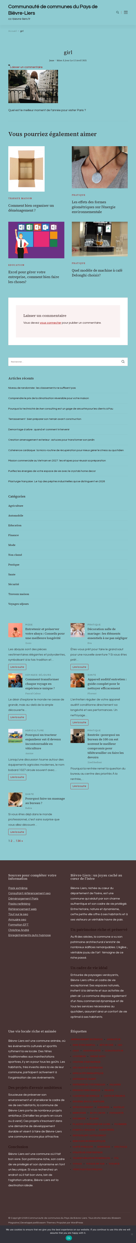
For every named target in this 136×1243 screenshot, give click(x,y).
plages (94, 1118)
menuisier (79, 1113)
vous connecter (50, 322)
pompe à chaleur (84, 1130)
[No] (132, 1234)
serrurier (103, 1147)
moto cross (97, 1113)
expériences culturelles (89, 1084)
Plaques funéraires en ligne (91, 1124)
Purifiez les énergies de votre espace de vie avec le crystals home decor (52, 471)
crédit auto (97, 1056)
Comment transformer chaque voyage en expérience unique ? (42, 683)
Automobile (15, 515)
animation (114, 1039)
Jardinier (103, 1107)
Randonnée (106, 1130)
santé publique (83, 1147)
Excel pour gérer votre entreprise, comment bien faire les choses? (33, 277)
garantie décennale (86, 1096)
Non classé (15, 555)
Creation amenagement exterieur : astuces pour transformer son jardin (51, 439)
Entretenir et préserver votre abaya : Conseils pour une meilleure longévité (45, 633)
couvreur (79, 1056)
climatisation (114, 1051)
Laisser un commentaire (26, 67)
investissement (83, 1107)
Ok (68, 1238)
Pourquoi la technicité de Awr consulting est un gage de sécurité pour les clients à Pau (60, 408)
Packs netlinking (19, 903)
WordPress (77, 1223)
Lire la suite (17, 667)
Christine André (18, 930)
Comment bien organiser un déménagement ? (31, 208)
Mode (11, 545)
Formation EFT (18, 924)
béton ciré (106, 1045)
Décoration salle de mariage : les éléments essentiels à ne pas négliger (108, 633)
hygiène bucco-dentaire (88, 1101)
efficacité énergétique (88, 1073)
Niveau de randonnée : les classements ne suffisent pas (42, 388)
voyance (114, 1164)
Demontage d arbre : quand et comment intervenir (38, 429)
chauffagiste (92, 1051)
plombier (120, 1124)
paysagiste (116, 1113)
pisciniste (79, 1118)
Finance (13, 535)
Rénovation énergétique (89, 1141)
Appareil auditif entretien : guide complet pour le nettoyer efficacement (107, 683)
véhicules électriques (87, 1169)
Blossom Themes (46, 1223)
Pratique (79, 195)
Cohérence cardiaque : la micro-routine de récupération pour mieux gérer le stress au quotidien (66, 450)
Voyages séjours (18, 604)
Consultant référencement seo (29, 893)
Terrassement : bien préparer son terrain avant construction (44, 419)
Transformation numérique (91, 1158)
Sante (11, 574)
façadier (115, 1084)
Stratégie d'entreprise (88, 1152)
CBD (120, 1045)
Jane (51, 60)
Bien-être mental (84, 1045)
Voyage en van (95, 1164)
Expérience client (84, 1079)
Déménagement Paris (23, 898)
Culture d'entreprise (87, 1062)
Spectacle (120, 1147)
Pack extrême (18, 888)
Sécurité (13, 584)
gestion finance (114, 1096)
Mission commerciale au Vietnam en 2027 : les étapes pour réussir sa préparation (57, 460)
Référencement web (22, 909)
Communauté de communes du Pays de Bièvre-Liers (53, 10)
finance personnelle (86, 1090)
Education (16, 265)
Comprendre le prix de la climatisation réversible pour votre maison (48, 398)
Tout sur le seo (18, 914)
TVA (116, 1158)
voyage (77, 1164)
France (109, 1090)
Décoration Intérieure (88, 1068)
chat (76, 1051)
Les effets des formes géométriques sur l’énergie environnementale (93, 207)
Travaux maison (20, 198)
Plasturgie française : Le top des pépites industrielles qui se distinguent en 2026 (56, 481)
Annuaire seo (17, 919)
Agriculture (15, 505)
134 (18, 840)
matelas (118, 1107)
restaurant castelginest (89, 1135)
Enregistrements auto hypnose (29, 935)
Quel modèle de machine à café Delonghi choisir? (97, 273)
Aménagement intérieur (86, 1039)
